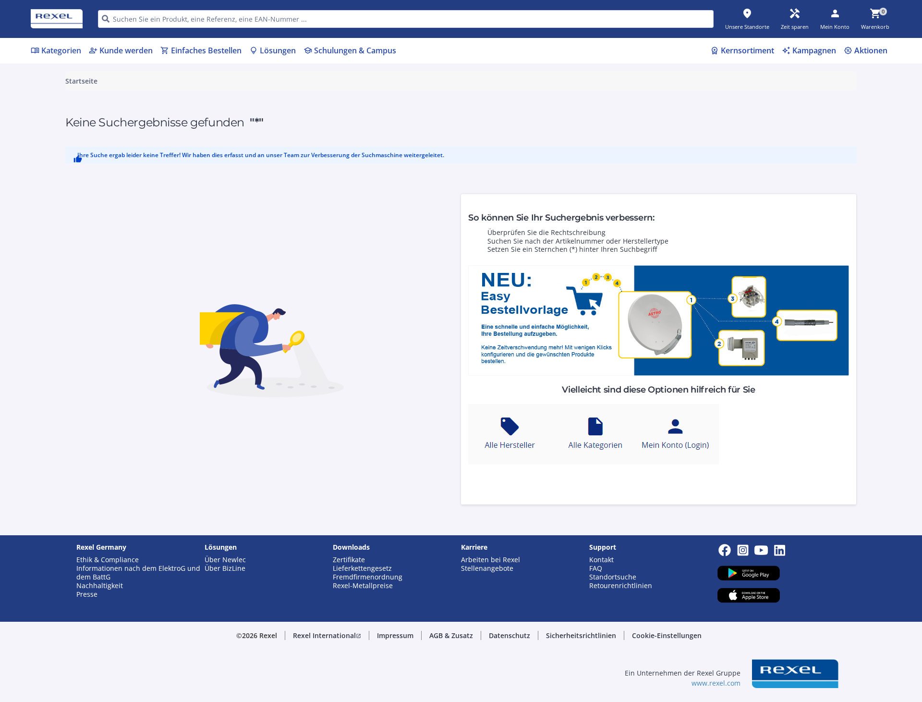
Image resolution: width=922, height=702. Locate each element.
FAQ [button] (595, 568)
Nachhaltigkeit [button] (99, 585)
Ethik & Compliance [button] (107, 559)
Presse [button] (86, 594)
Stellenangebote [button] (487, 568)
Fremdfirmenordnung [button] (367, 577)
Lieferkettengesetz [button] (362, 568)
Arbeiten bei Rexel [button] (490, 559)
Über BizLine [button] (225, 568)
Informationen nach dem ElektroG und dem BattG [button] (138, 572)
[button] (327, 635)
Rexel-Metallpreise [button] (363, 585)
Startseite (81, 81)
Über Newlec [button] (225, 559)
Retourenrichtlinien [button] (620, 585)
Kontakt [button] (601, 559)
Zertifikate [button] (349, 559)
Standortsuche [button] (612, 577)
